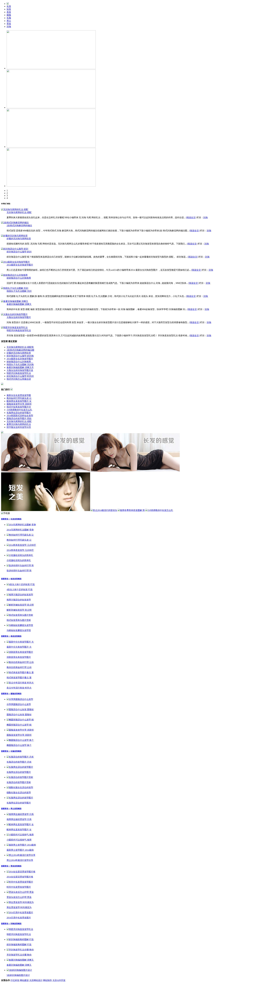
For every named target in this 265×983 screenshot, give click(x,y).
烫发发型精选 (16, 866)
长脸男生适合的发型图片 (19, 413)
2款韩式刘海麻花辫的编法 (19, 225)
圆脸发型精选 (16, 694)
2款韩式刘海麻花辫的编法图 (20, 350)
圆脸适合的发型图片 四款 (19, 418)
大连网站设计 (36, 980)
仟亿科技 (14, 980)
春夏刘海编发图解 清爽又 (19, 304)
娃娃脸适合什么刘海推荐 (19, 278)
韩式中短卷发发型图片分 (19, 407)
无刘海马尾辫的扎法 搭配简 (20, 347)
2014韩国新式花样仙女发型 (20, 415)
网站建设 (24, 980)
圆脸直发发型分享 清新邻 (19, 404)
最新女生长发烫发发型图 (19, 395)
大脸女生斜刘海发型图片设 (20, 370)
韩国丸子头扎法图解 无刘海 (20, 364)
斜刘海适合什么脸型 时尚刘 (20, 376)
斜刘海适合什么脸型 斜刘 (19, 252)
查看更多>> (5, 519)
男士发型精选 (16, 809)
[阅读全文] (191, 217)
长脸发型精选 (16, 751)
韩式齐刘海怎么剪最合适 (19, 379)
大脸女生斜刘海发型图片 (19, 317)
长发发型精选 (16, 519)
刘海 (205, 217)
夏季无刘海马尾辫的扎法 (19, 424)
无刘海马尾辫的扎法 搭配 (19, 212)
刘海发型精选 (16, 924)
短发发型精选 (16, 579)
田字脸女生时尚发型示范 (19, 427)
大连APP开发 (58, 980)
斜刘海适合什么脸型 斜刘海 (20, 356)
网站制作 (47, 980)
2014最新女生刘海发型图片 (20, 265)
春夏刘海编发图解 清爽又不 (20, 367)
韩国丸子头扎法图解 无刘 (19, 291)
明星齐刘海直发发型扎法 (19, 330)
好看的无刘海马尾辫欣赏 (19, 238)
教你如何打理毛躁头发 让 (19, 398)
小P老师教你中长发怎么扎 (19, 410)
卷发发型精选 (16, 636)
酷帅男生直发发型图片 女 (19, 401)
